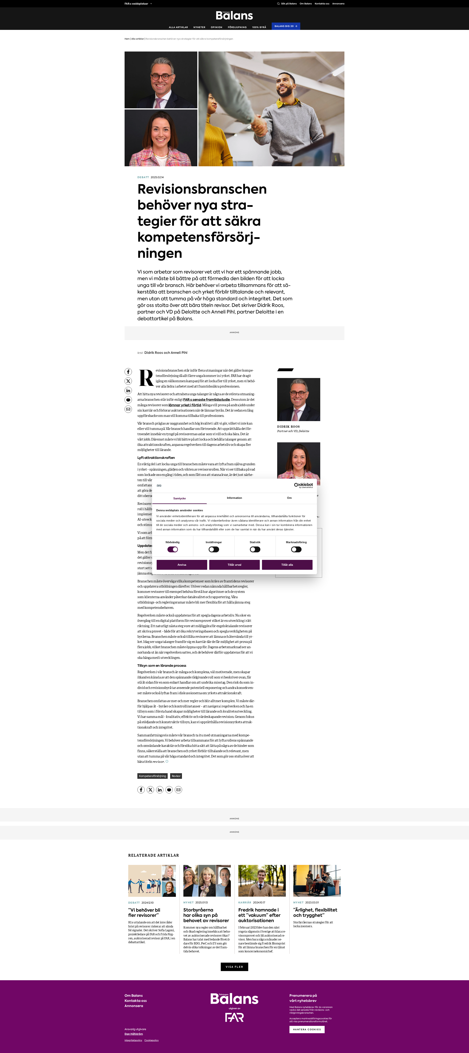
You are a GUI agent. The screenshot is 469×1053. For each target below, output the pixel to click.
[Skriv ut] (128, 399)
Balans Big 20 (284, 26)
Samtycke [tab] (179, 498)
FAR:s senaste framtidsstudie (206, 399)
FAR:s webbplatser (136, 3)
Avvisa (182, 564)
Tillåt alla (287, 564)
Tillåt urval (234, 564)
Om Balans (306, 3)
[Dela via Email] (128, 409)
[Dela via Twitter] (128, 381)
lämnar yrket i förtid (185, 405)
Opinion (216, 27)
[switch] (214, 549)
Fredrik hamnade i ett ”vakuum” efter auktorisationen (259, 915)
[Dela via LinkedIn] (128, 390)
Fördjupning (237, 27)
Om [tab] (289, 497)
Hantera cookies (307, 1029)
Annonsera (338, 3)
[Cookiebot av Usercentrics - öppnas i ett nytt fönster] (297, 485)
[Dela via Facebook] (128, 371)
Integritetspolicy (133, 1040)
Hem (127, 38)
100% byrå (259, 27)
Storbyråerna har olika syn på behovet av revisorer (206, 915)
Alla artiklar (178, 27)
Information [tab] (234, 497)
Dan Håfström (134, 1034)
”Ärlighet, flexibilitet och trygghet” (315, 912)
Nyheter (199, 27)
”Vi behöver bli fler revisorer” (144, 912)
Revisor (176, 776)
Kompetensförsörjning (152, 776)
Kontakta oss (322, 3)
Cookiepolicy (151, 1040)
